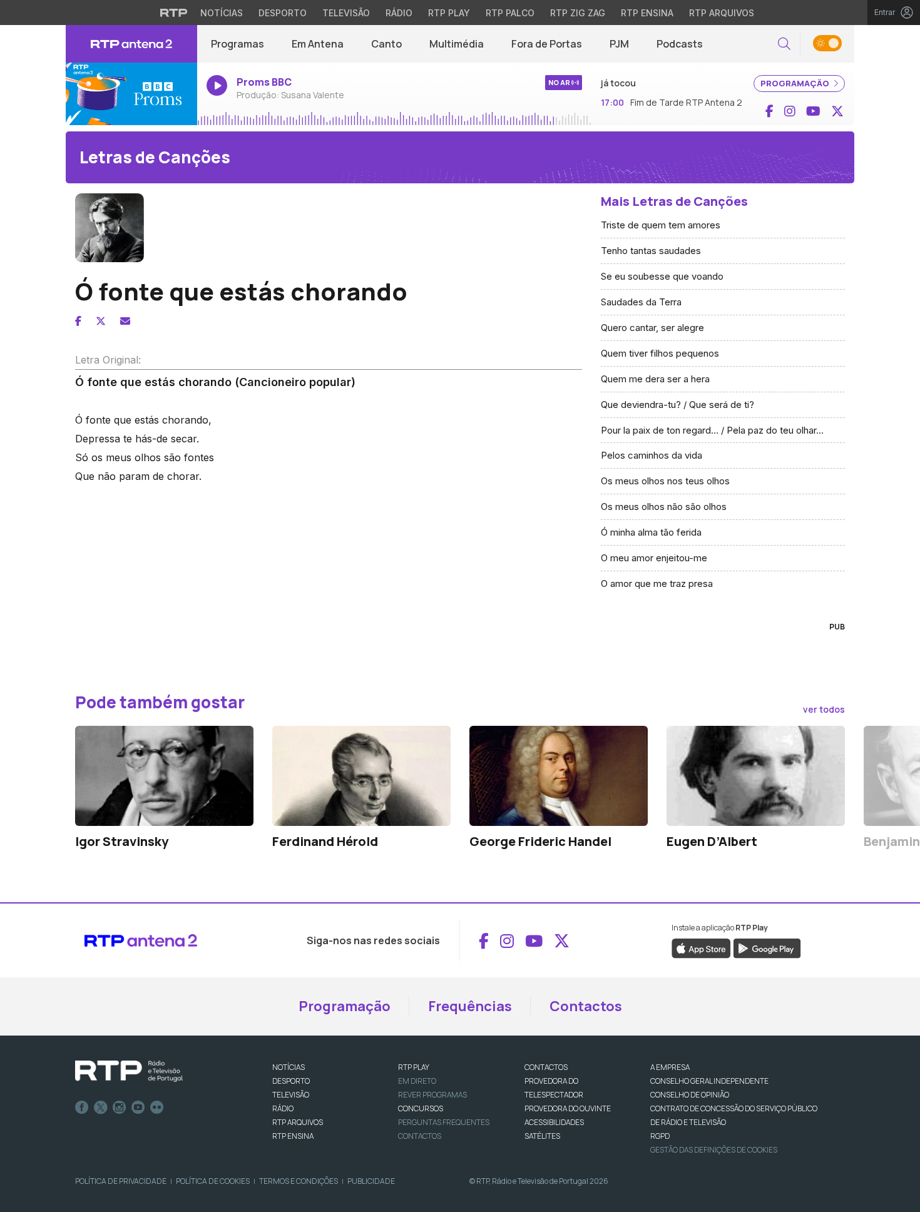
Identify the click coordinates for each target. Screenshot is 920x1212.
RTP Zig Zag (577, 13)
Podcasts (680, 44)
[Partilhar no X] (101, 321)
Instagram (119, 1107)
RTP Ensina (647, 13)
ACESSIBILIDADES (554, 1122)
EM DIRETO (417, 1081)
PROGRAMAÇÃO (795, 83)
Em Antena (318, 44)
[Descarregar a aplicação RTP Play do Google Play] (767, 948)
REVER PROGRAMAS (432, 1094)
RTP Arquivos (721, 13)
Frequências (470, 1006)
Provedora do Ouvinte (567, 1108)
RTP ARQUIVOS (297, 1122)
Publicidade (371, 1181)
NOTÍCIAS (288, 1067)
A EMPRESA (670, 1067)
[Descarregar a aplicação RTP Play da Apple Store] (701, 948)
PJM (619, 44)
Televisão (346, 13)
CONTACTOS (546, 1067)
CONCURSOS (420, 1108)
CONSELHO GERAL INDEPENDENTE (709, 1081)
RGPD (660, 1136)
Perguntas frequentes (443, 1122)
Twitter (101, 1107)
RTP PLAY (413, 1067)
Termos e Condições (298, 1181)
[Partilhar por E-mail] (125, 321)
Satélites (542, 1136)
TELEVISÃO (290, 1094)
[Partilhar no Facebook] (78, 321)
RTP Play (449, 13)
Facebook (82, 1107)
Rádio (399, 13)
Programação (345, 1006)
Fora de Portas (546, 44)
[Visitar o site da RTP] (174, 12)
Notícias (221, 13)
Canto (386, 44)
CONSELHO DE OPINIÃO (689, 1094)
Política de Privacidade (120, 1181)
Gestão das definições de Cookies (713, 1149)
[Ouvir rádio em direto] (131, 94)
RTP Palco (510, 13)
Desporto (282, 13)
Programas (237, 44)
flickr (157, 1107)
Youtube (138, 1107)
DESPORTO (291, 1081)
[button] (784, 44)
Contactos (585, 1006)
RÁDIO (283, 1108)
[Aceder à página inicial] (131, 44)
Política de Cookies (213, 1181)
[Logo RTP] (129, 1071)
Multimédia (456, 44)
